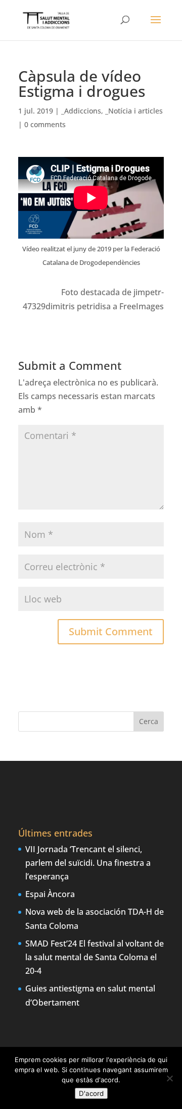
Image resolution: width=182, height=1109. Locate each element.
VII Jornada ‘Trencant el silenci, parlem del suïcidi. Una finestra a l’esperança (88, 863)
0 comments (45, 124)
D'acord (91, 1093)
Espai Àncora (50, 894)
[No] (169, 1078)
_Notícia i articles (134, 111)
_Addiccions (81, 111)
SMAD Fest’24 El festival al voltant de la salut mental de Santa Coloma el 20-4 (94, 957)
